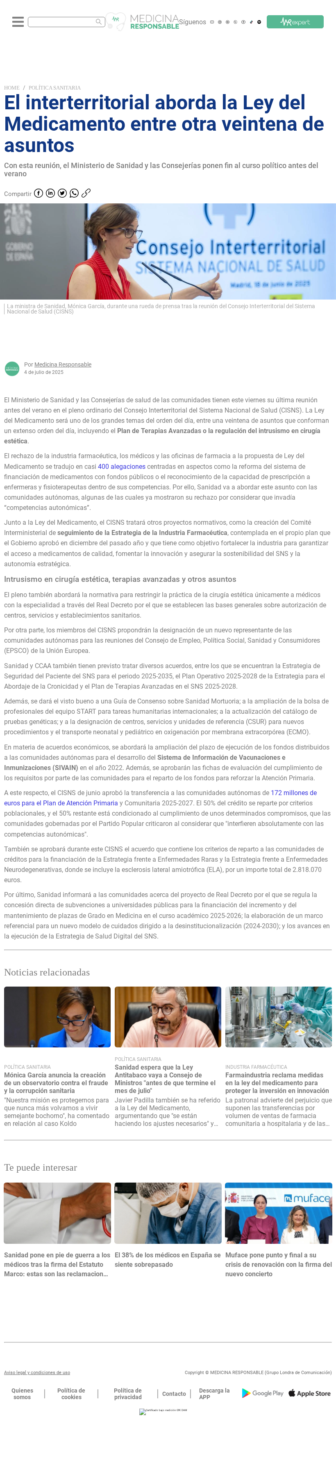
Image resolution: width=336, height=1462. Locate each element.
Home (12, 88)
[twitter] (62, 194)
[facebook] (38, 194)
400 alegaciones (122, 466)
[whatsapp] (74, 194)
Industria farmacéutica (256, 1067)
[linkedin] (50, 194)
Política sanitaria (55, 88)
